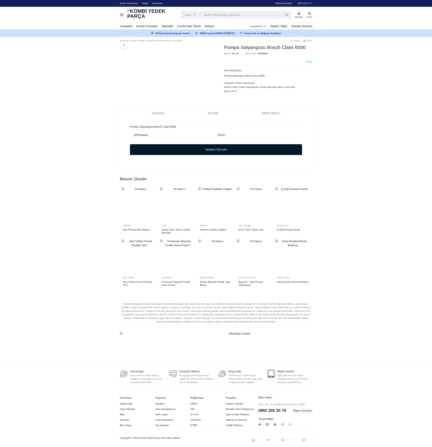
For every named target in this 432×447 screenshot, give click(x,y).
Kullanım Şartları (235, 403)
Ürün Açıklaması (232, 70)
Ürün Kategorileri (164, 419)
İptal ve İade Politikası (237, 414)
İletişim (209, 26)
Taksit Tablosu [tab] (270, 113)
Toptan (145, 3)
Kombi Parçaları (147, 26)
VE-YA (235, 53)
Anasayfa (126, 26)
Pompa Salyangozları (245, 83)
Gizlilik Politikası (234, 425)
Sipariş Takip (278, 26)
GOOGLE (196, 419)
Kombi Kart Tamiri (189, 26)
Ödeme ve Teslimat (236, 419)
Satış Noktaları (128, 409)
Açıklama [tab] (158, 113)
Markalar (167, 26)
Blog (122, 414)
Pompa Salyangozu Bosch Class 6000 (277, 87)
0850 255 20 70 (305, 3)
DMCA (194, 403)
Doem (235, 87)
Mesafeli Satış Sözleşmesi (240, 409)
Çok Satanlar (162, 425)
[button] (295, 40)
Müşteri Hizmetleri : (284, 3)
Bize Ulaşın (126, 425)
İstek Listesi (161, 414)
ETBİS (194, 425)
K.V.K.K (194, 414)
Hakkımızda (126, 403)
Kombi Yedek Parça (129, 3)
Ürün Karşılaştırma (165, 409)
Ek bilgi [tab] (213, 113)
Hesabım (160, 403)
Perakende (157, 3)
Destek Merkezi (301, 26)
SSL (193, 409)
